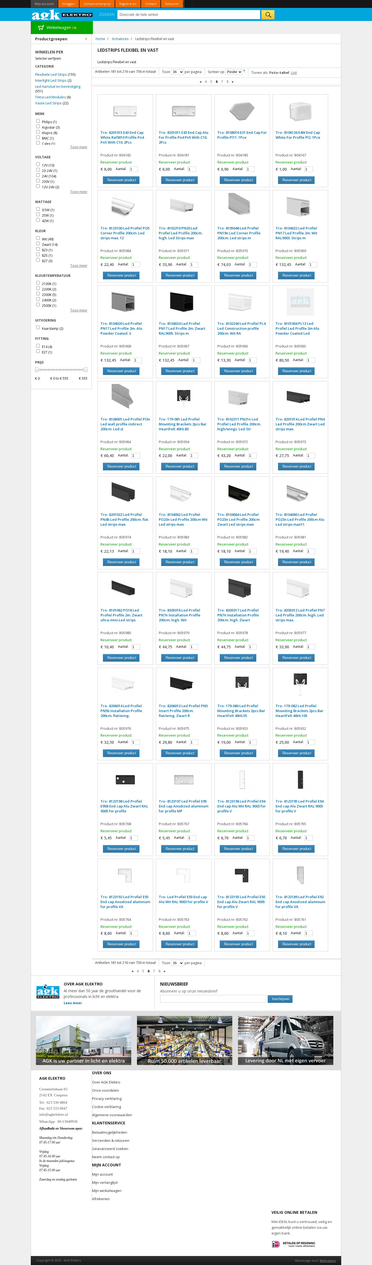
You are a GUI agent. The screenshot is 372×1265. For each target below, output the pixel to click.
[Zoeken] (268, 14)
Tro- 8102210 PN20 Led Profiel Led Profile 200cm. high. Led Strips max (180, 233)
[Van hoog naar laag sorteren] (244, 71)
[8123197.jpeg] (183, 782)
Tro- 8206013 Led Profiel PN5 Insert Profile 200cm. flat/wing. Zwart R (183, 710)
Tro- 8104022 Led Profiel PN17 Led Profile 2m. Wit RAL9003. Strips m (296, 233)
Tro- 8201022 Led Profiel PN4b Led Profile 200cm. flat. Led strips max (124, 519)
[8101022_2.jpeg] (125, 495)
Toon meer (78, 147)
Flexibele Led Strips (51, 74)
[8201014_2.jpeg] (300, 400)
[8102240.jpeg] (242, 304)
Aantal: (121, 169)
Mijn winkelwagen (106, 1190)
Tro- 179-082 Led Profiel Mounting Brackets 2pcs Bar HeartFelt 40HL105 (300, 710)
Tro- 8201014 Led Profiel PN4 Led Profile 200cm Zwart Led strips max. (300, 424)
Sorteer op (216, 71)
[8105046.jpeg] (242, 209)
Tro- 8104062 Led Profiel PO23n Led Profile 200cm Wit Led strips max (183, 519)
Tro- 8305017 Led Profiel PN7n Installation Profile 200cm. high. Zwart (238, 615)
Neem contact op (106, 1156)
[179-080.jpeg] (242, 687)
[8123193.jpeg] (242, 878)
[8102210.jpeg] (183, 209)
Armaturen (120, 39)
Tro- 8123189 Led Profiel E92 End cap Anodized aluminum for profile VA (300, 901)
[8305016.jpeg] (183, 591)
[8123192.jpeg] (125, 878)
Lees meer (73, 1003)
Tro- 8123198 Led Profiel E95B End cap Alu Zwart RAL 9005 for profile (124, 806)
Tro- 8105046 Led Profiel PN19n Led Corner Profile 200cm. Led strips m (239, 233)
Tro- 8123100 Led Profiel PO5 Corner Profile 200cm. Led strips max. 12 (125, 233)
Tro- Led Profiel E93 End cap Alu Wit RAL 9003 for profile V (183, 899)
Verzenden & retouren (110, 1140)
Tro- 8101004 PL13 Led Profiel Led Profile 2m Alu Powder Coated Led (297, 328)
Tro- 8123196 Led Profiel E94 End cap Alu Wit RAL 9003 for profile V (241, 806)
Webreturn (328, 1260)
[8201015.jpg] (125, 113)
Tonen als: (260, 72)
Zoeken (106, 14)
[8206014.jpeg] (125, 687)
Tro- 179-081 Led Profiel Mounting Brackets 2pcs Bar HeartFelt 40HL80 (183, 424)
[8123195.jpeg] (300, 782)
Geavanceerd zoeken (110, 1148)
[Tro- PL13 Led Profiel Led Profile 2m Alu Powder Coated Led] (300, 304)
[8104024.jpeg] (183, 304)
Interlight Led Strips (51, 80)
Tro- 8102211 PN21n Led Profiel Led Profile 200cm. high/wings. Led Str (239, 424)
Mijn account (44, 4)
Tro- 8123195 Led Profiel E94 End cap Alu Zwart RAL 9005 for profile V (300, 806)
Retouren (172, 4)
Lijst (294, 72)
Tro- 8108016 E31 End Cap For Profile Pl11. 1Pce (242, 135)
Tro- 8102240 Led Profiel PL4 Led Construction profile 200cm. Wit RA (241, 328)
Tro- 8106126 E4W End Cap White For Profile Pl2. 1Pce (298, 135)
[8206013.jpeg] (183, 687)
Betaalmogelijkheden (109, 1132)
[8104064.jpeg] (242, 495)
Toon (166, 71)
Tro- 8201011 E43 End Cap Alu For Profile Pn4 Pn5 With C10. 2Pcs (183, 137)
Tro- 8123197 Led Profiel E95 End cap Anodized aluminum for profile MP (183, 806)
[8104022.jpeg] (300, 209)
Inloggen (68, 4)
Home (100, 39)
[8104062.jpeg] (183, 495)
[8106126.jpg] (300, 113)
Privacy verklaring (106, 1098)
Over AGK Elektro (106, 1082)
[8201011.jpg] (183, 113)
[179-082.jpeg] (300, 687)
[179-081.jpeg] (183, 400)
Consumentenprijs (97, 4)
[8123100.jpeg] (125, 209)
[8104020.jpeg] (125, 304)
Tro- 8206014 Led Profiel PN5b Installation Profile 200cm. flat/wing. (121, 710)
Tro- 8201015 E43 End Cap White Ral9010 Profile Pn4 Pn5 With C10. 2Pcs (122, 137)
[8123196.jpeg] (242, 782)
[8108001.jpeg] (125, 400)
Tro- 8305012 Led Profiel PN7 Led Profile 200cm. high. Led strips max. (300, 615)
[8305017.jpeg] (242, 591)
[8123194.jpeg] (183, 878)
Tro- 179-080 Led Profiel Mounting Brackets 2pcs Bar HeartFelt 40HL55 (241, 710)
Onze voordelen (105, 1090)
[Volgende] (233, 81)
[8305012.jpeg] (300, 591)
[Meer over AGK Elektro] (83, 1018)
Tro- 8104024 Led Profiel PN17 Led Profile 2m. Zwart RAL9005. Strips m (182, 328)
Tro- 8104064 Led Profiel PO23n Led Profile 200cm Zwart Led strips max (238, 519)
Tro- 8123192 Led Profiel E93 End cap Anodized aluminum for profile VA (125, 901)
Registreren (127, 4)
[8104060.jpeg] (300, 495)
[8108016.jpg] (242, 113)
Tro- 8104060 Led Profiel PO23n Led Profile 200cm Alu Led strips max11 (300, 519)
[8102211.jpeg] (242, 400)
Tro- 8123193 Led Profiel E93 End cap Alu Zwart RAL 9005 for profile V (241, 901)
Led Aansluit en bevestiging (57, 86)
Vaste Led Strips (48, 103)
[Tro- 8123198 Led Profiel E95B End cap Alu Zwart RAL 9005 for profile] (125, 782)
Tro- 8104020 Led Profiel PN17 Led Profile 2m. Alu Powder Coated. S (121, 328)
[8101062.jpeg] (125, 591)
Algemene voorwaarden (112, 1114)
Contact (150, 4)
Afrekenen (101, 1198)
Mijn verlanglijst (105, 1182)
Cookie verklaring (106, 1106)
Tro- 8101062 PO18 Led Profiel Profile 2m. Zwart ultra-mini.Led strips (121, 615)
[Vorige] (201, 81)
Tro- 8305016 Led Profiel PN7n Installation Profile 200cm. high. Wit (179, 615)
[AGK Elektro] (62, 14)
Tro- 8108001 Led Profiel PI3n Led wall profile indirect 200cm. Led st (125, 424)
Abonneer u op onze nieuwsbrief (188, 991)
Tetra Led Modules (50, 97)
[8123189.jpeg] (300, 878)
